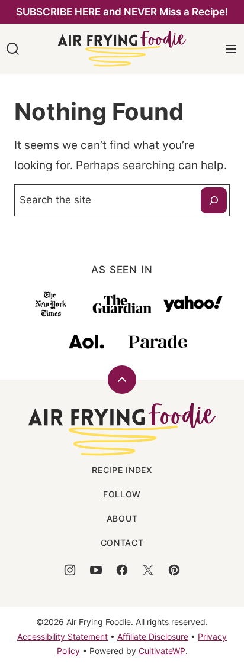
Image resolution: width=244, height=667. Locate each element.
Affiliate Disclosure (152, 637)
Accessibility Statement (62, 637)
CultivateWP (162, 651)
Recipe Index (122, 470)
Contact (122, 543)
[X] (148, 570)
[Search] (13, 49)
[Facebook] (122, 570)
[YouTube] (96, 570)
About (122, 518)
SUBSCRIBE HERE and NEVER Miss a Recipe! (122, 12)
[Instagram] (70, 570)
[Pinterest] (174, 570)
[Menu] (231, 49)
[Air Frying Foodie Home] (122, 49)
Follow (122, 494)
